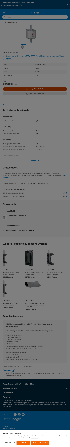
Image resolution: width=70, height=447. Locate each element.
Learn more (34, 438)
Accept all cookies (40, 442)
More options (10, 442)
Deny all (24, 442)
